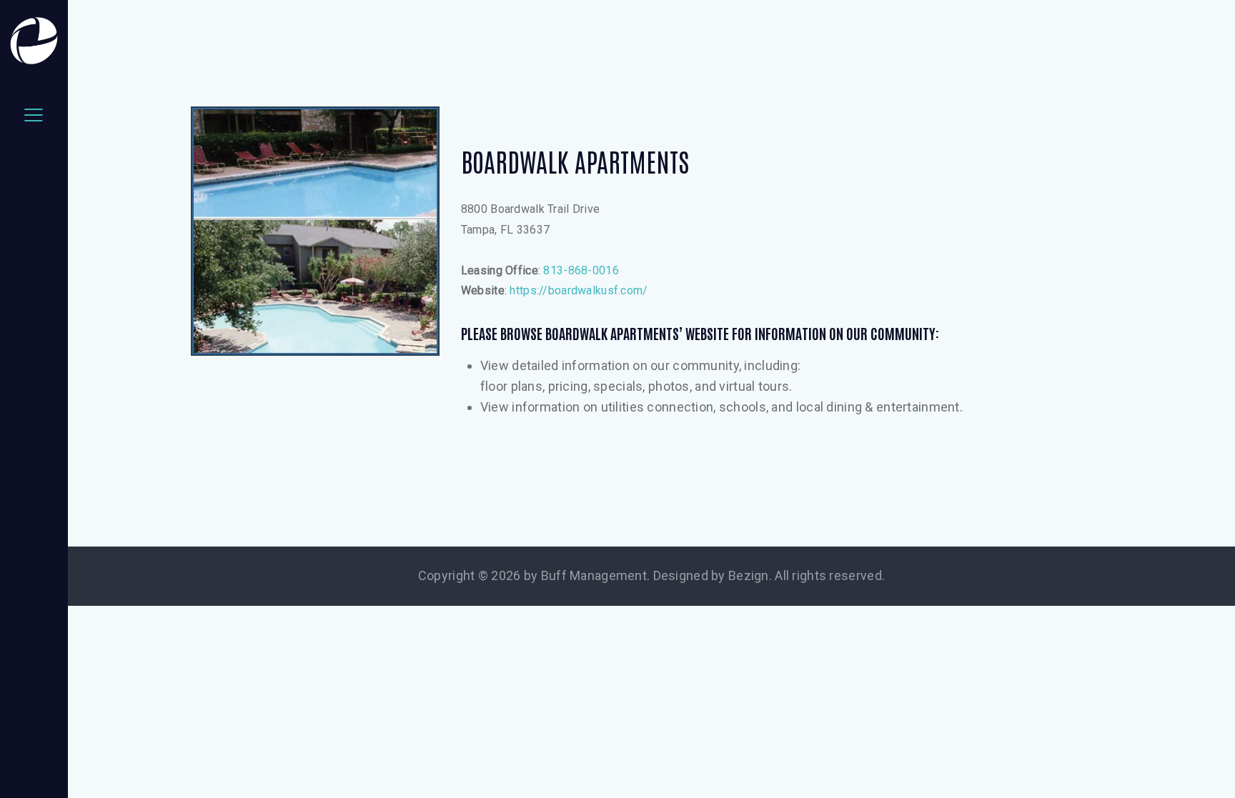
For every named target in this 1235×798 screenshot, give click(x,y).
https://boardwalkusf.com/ (579, 290)
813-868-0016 (580, 270)
